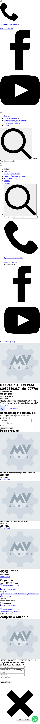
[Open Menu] (1, 112)
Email (2, 418)
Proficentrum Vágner (12, 123)
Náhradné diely (22, 594)
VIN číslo (3, 420)
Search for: (8, 217)
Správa (3, 425)
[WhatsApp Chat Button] (35, 719)
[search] (16, 144)
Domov (7, 116)
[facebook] (20, 69)
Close (7, 169)
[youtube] (20, 110)
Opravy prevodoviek (12, 118)
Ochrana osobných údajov (10, 611)
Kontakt (7, 125)
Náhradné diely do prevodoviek (16, 121)
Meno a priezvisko (7, 415)
